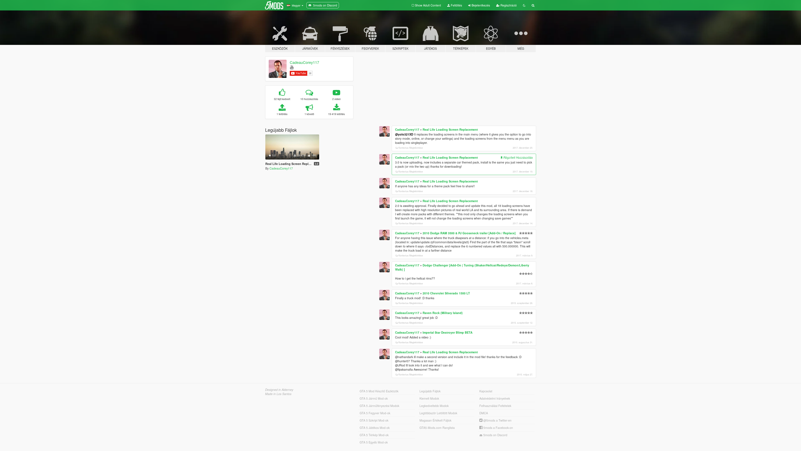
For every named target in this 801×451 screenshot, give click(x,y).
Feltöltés (456, 5)
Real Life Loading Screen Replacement (450, 129)
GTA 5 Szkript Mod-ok (374, 420)
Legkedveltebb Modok (434, 406)
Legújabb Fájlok (430, 391)
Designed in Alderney (279, 390)
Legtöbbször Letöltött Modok (438, 413)
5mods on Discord (494, 435)
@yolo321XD (404, 134)
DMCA (483, 413)
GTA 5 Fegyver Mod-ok (375, 413)
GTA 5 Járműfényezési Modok (379, 406)
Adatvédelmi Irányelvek (494, 398)
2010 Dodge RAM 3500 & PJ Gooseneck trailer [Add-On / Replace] (469, 233)
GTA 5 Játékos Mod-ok (375, 428)
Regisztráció (508, 5)
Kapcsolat (485, 391)
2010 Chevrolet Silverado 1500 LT (446, 293)
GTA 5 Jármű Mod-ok (374, 398)
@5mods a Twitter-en (496, 420)
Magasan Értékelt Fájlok (435, 420)
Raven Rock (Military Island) (443, 313)
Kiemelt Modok (429, 398)
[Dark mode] (524, 5)
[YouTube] (292, 67)
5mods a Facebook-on (497, 428)
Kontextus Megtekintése (410, 147)
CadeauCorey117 (304, 62)
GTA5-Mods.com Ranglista (437, 428)
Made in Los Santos (278, 394)
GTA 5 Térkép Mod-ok (374, 435)
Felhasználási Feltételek (495, 406)
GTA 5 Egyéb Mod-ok (374, 442)
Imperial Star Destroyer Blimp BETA (447, 332)
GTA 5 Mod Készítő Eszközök (379, 391)
